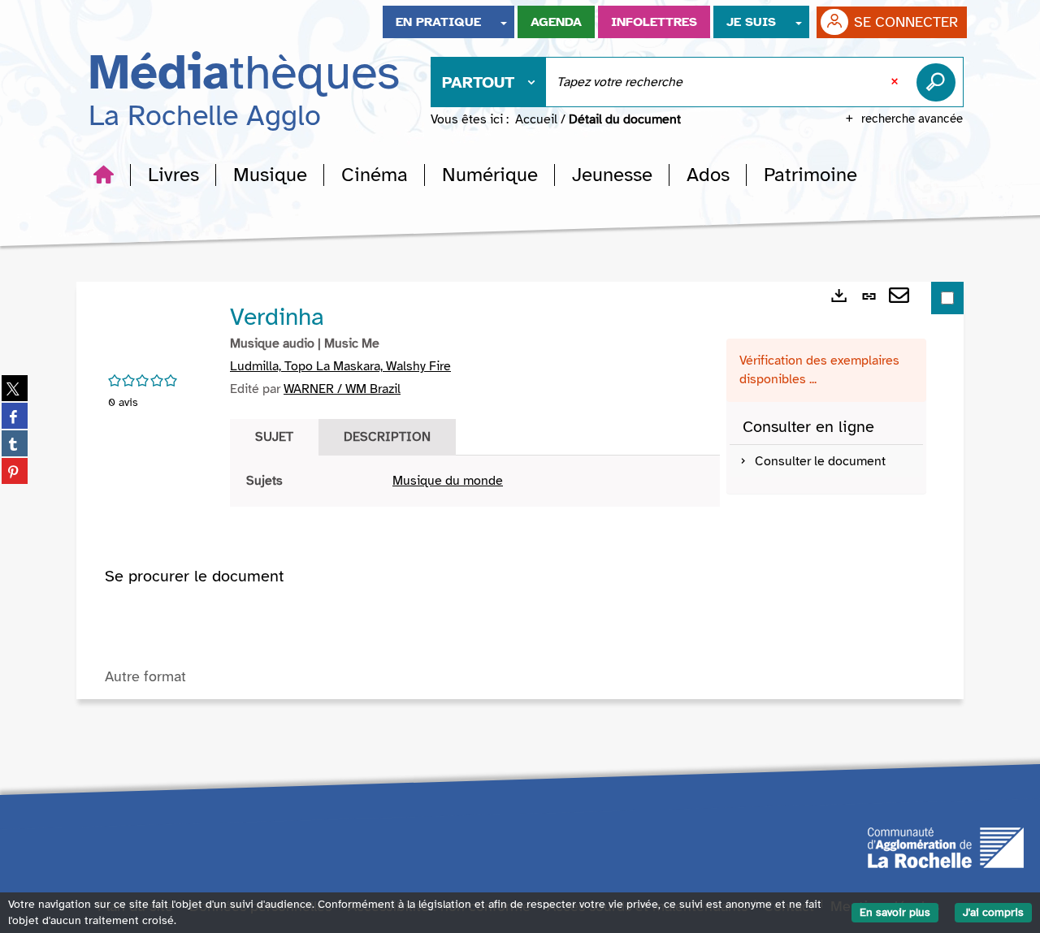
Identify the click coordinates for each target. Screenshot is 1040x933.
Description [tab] (387, 437)
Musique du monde (447, 481)
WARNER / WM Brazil (342, 389)
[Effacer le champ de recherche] (896, 82)
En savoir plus (895, 912)
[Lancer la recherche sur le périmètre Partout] (939, 82)
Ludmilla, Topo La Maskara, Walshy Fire (340, 366)
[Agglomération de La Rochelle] (946, 846)
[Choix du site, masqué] (503, 22)
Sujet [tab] (274, 437)
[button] (173, 174)
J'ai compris (993, 912)
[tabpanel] (475, 481)
